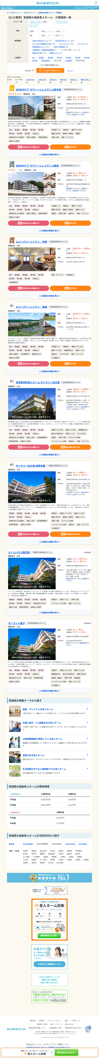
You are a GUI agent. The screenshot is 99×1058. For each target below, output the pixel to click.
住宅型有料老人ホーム (62, 40)
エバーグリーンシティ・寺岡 (31, 241)
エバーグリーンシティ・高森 (31, 307)
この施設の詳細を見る (48, 154)
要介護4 (86, 57)
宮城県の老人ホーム (30, 13)
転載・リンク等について (73, 1020)
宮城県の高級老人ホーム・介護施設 (49, 13)
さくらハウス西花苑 (19, 552)
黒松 (73, 114)
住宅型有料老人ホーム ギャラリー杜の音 (38, 382)
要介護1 (59, 57)
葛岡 (84, 578)
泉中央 (68, 112)
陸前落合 (69, 578)
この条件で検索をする (51, 70)
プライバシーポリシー (54, 1020)
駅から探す (34, 26)
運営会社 (33, 1020)
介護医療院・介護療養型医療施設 (43, 50)
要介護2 (68, 57)
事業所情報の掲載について (37, 1028)
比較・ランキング (56, 1024)
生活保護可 (68, 60)
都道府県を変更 (35, 22)
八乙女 (83, 112)
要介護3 (77, 57)
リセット (70, 70)
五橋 (82, 188)
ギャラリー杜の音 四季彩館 (30, 465)
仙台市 (11, 844)
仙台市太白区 (70, 844)
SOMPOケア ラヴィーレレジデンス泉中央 (38, 89)
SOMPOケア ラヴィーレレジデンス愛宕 (37, 165)
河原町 (74, 190)
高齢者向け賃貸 (37, 53)
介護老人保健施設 (59, 47)
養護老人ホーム (55, 53)
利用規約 (41, 1020)
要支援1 (41, 57)
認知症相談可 (45, 60)
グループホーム (64, 44)
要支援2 (50, 57)
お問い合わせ (69, 1024)
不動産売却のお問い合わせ (73, 1028)
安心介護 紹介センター (14, 13)
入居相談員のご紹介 (55, 1028)
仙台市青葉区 (28, 844)
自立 (33, 57)
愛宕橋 (68, 188)
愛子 (67, 643)
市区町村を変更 (61, 22)
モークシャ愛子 (16, 623)
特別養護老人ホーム (38, 47)
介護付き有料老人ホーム (40, 40)
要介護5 (34, 60)
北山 (73, 409)
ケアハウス (81, 44)
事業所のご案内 (42, 1024)
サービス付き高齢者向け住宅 (41, 44)
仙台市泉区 (83, 844)
